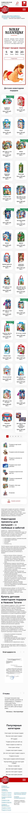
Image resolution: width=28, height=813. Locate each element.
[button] (24, 9)
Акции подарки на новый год (14, 744)
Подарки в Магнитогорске (5, 805)
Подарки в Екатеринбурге (5, 786)
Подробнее (14, 58)
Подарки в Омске (6, 808)
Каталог (5, 18)
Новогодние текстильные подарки (14, 733)
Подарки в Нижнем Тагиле (7, 797)
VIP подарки (14, 739)
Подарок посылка (14, 756)
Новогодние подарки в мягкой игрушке (14, 759)
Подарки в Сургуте (6, 794)
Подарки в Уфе (5, 800)
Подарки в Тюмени (6, 792)
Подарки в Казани (6, 810)
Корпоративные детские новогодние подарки (14, 762)
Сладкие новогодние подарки (14, 750)
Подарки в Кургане (6, 802)
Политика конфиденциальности (19, 797)
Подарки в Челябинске (5, 790)
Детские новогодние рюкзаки (14, 774)
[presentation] (20, 652)
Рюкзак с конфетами (14, 766)
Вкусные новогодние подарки (14, 736)
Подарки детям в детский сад (14, 741)
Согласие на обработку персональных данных (20, 793)
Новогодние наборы (14, 747)
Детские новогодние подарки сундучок (14, 753)
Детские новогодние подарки (14, 769)
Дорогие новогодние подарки (14, 771)
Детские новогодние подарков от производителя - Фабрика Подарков (11, 16)
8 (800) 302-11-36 (7, 2)
